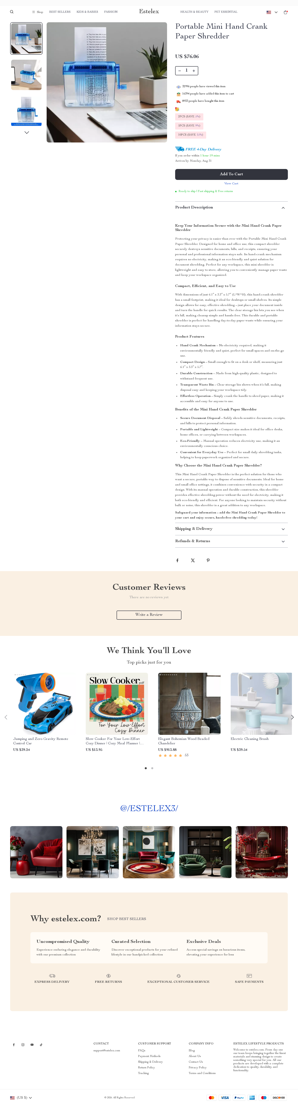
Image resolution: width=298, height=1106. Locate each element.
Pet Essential (225, 12)
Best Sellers (60, 12)
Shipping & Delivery (150, 1062)
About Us (195, 1056)
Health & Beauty (194, 12)
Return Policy (146, 1067)
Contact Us (196, 1062)
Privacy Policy (198, 1067)
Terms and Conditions (202, 1073)
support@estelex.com (106, 1050)
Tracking (143, 1073)
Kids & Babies (87, 12)
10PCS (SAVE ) (190, 135)
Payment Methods (149, 1056)
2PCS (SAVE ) (189, 116)
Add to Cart (231, 174)
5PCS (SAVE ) (189, 125)
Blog (192, 1050)
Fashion (111, 12)
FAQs (141, 1050)
